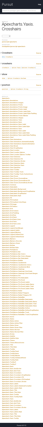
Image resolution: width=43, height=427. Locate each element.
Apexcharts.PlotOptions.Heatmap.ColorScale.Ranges (20, 273)
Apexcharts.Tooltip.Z (9, 364)
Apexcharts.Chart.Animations (12, 139)
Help (39, 4)
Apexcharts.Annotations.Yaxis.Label (14, 131)
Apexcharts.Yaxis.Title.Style (11, 416)
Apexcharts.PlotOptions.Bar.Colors (14, 254)
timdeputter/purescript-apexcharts (13, 46)
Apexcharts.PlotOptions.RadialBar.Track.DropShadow (20, 314)
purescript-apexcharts (9, 42)
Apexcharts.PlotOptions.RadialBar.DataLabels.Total (19, 303)
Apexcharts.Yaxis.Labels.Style (12, 412)
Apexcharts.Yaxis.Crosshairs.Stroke (14, 407)
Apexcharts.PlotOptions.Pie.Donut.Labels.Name (18, 284)
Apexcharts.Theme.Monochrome (13, 342)
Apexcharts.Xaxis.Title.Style (11, 392)
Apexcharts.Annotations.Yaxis (12, 128)
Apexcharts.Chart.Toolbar (10, 169)
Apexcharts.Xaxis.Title (9, 390)
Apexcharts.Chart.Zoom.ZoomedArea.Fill (16, 180)
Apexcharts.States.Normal (11, 329)
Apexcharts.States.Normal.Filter (13, 332)
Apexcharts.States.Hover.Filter (12, 327)
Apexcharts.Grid (7, 208)
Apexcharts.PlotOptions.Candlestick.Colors (16, 265)
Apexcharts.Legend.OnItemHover (13, 236)
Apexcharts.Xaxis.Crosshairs (11, 373)
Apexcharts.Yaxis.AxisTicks (11, 403)
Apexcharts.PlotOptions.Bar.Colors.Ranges (16, 256)
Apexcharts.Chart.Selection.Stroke (13, 161)
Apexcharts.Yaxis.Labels (10, 409)
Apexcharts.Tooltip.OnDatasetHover (14, 358)
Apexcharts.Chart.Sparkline (11, 167)
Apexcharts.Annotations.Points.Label (14, 109)
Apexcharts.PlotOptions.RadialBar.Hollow (16, 308)
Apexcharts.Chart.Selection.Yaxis (13, 165)
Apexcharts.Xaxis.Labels (10, 384)
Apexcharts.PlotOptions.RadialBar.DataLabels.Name (19, 301)
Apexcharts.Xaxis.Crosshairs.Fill (13, 377)
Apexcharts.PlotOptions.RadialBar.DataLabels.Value (19, 306)
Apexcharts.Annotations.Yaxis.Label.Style (16, 133)
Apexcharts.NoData (8, 245)
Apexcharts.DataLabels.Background (14, 189)
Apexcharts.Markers (9, 239)
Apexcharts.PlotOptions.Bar (11, 252)
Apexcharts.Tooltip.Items (10, 353)
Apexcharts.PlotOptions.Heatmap (13, 269)
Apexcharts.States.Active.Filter (12, 323)
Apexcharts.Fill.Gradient (10, 200)
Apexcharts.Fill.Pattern (9, 206)
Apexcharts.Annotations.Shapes (12, 118)
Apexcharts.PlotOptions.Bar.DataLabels (15, 258)
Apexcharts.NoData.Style (10, 247)
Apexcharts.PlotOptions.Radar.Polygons (15, 293)
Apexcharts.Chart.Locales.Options (13, 152)
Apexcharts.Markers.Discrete (12, 241)
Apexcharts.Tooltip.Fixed (10, 351)
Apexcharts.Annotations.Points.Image (14, 107)
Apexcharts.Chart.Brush (10, 146)
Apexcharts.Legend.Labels (11, 230)
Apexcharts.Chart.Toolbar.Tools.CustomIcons (17, 174)
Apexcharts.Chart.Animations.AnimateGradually (18, 141)
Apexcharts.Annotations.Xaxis (12, 122)
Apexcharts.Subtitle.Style (10, 338)
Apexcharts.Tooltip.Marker (11, 355)
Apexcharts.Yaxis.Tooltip (10, 418)
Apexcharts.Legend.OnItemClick (13, 234)
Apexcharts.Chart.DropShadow (12, 148)
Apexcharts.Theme (8, 340)
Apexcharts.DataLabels (9, 187)
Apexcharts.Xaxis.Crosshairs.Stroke (14, 381)
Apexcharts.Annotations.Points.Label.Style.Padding (19, 113)
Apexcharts (6, 98)
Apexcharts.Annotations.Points (12, 105)
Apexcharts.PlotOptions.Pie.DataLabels (15, 278)
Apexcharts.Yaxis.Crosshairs (11, 405)
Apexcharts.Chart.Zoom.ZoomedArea (14, 178)
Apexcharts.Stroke (8, 334)
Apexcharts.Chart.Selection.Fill (12, 159)
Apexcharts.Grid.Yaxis (9, 221)
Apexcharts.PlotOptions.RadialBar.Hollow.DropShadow (20, 310)
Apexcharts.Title (7, 345)
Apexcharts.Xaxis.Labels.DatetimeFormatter (17, 386)
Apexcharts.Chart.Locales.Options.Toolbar (16, 154)
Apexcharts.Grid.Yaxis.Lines (11, 224)
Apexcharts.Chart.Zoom (10, 176)
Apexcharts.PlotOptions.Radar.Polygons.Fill (16, 295)
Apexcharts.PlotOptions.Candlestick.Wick (16, 267)
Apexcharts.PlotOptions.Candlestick (14, 262)
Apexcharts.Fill (7, 198)
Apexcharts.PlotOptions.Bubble (12, 260)
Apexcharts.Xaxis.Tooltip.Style (12, 396)
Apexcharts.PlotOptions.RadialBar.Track (15, 312)
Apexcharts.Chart (8, 137)
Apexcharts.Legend (8, 226)
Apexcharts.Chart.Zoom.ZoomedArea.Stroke (17, 182)
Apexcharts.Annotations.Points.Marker (15, 115)
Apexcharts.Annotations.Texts (12, 120)
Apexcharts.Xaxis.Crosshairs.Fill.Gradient (16, 379)
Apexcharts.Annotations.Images (12, 102)
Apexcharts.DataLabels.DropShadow (14, 193)
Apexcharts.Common (9, 185)
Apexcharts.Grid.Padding (10, 213)
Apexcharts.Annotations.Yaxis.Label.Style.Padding (19, 135)
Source (38, 53)
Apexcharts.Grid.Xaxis (9, 217)
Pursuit (7, 4)
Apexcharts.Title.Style (9, 347)
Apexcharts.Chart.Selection (11, 157)
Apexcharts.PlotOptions (10, 250)
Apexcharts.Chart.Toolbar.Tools (13, 172)
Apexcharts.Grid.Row (9, 215)
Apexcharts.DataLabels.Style (11, 195)
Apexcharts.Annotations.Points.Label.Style (16, 111)
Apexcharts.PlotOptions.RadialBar (13, 297)
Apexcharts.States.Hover (10, 325)
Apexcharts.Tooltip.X (9, 362)
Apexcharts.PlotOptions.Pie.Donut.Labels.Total (18, 286)
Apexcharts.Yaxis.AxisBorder (11, 401)
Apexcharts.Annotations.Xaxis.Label (14, 124)
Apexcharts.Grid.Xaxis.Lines (11, 219)
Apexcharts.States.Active (10, 321)
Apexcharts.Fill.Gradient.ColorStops (14, 202)
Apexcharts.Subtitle (8, 336)
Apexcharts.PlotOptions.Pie (11, 275)
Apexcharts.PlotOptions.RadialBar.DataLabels (17, 299)
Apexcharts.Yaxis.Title (9, 414)
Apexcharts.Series (8, 317)
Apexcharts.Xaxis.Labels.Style (12, 388)
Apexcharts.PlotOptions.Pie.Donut (13, 280)
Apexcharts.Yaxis (7, 399)
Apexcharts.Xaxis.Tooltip (10, 394)
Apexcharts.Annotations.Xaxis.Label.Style (16, 126)
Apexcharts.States (8, 319)
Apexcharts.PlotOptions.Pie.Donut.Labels (16, 282)
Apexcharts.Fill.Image (9, 204)
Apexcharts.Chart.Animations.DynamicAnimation (18, 144)
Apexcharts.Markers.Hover (11, 243)
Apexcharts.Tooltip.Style (10, 360)
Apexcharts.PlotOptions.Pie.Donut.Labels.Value (18, 288)
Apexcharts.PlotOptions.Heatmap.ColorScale (17, 271)
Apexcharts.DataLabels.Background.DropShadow (18, 191)
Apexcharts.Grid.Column (10, 211)
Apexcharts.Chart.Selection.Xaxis (13, 163)
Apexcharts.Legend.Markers (11, 232)
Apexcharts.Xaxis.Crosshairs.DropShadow (16, 375)
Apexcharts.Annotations (10, 100)
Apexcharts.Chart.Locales (10, 150)
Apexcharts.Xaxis (8, 366)
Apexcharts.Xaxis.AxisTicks (11, 371)
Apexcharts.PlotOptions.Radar (12, 291)
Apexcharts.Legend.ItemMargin (12, 228)
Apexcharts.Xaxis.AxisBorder (11, 368)
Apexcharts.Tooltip (8, 349)
